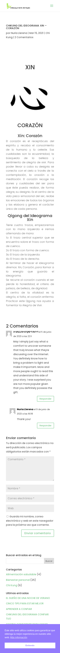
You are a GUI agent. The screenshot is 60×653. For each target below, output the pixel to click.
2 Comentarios (24, 37)
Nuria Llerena (19, 33)
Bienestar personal (18, 580)
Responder (45, 398)
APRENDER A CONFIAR (19, 609)
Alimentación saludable (21, 574)
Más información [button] (18, 637)
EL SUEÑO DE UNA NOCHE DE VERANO (28, 598)
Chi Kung (11, 585)
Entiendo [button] (30, 645)
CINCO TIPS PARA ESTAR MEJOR (25, 603)
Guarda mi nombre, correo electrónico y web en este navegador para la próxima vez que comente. (29, 521)
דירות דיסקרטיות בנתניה (25, 332)
